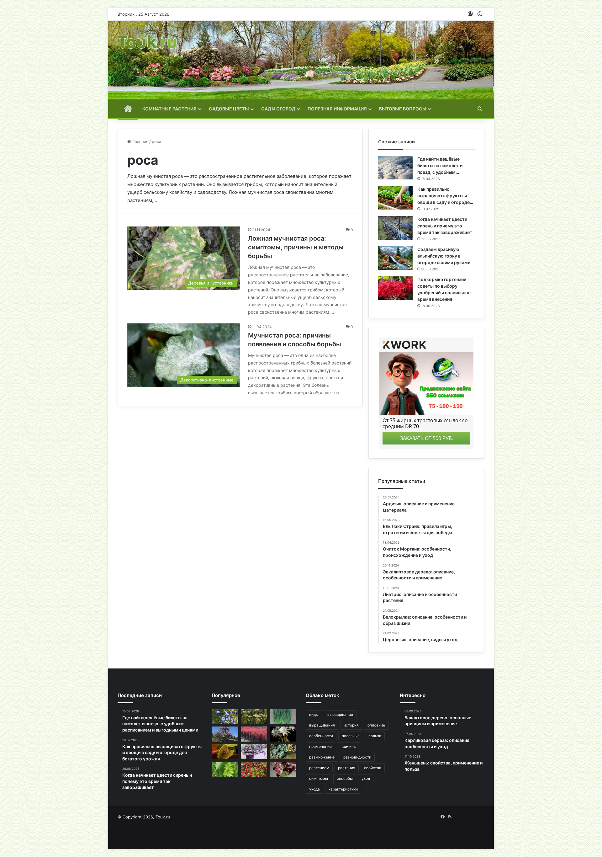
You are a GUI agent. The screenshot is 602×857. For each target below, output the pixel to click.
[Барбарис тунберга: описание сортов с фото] (254, 734)
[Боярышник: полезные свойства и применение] (254, 769)
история (351, 725)
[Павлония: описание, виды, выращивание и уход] (225, 734)
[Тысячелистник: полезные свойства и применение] (254, 716)
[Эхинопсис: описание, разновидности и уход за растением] (283, 734)
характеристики (343, 789)
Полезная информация (337, 108)
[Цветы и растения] (148, 60)
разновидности (357, 757)
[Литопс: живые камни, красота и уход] (283, 751)
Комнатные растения (169, 108)
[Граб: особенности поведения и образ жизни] (225, 769)
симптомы (318, 778)
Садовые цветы (229, 108)
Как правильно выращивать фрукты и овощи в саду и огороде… (445, 195)
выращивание (340, 714)
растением (319, 767)
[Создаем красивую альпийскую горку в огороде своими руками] (395, 258)
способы (345, 778)
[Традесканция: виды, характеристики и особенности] (254, 751)
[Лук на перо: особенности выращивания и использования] (283, 716)
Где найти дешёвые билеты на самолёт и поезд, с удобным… (439, 165)
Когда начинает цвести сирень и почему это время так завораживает (444, 225)
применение (320, 746)
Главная (139, 141)
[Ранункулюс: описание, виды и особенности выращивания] (283, 769)
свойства (372, 767)
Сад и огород (278, 108)
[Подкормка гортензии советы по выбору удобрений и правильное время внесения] (395, 288)
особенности (321, 735)
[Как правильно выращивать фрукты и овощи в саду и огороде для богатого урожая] (395, 198)
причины (348, 746)
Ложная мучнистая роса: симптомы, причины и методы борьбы (296, 247)
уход (366, 778)
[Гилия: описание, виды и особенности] (225, 716)
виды (314, 714)
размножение (322, 757)
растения (346, 767)
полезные (351, 735)
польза (374, 735)
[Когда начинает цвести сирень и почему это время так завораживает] (395, 228)
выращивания (322, 725)
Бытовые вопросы (402, 108)
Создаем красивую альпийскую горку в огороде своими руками (443, 256)
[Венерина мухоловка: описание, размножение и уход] (225, 751)
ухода (314, 789)
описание (376, 725)
